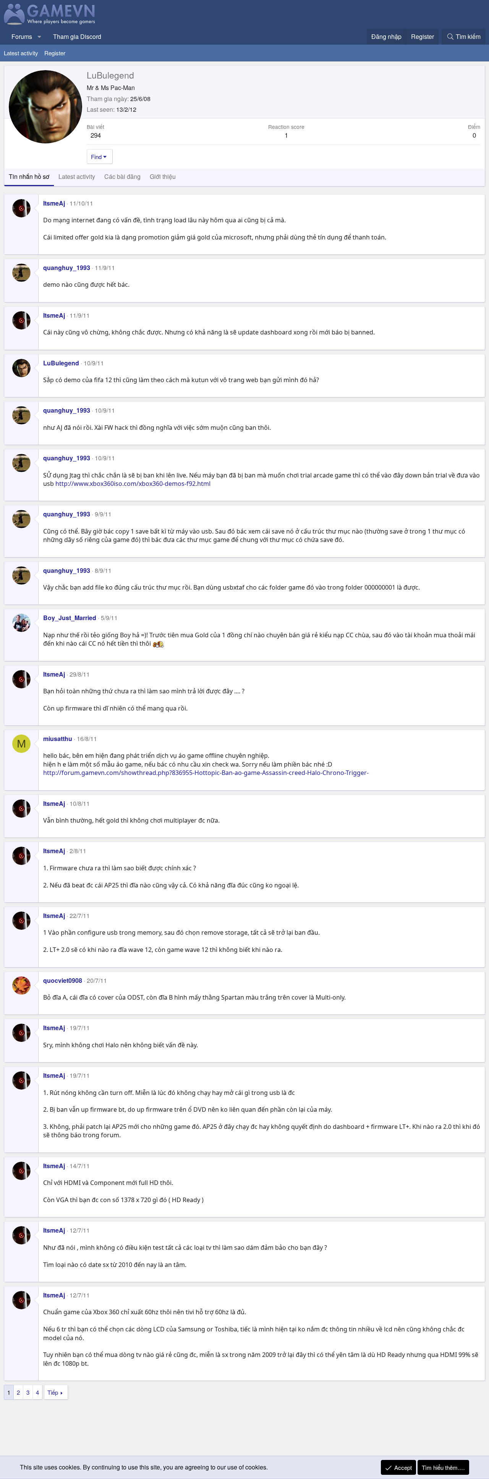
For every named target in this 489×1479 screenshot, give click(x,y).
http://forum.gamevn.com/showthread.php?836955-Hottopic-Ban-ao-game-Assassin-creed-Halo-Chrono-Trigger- (206, 772)
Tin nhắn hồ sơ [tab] (29, 176)
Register (54, 53)
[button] (39, 37)
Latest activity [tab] (76, 176)
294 (96, 135)
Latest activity (21, 53)
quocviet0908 (62, 980)
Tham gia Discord (77, 36)
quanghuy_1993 (66, 267)
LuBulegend (61, 362)
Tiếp (52, 1392)
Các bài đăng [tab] (122, 176)
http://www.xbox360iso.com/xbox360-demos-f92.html (132, 483)
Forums (21, 36)
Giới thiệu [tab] (163, 176)
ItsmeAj (54, 203)
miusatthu (57, 738)
